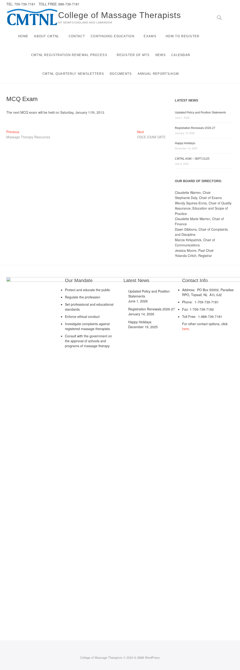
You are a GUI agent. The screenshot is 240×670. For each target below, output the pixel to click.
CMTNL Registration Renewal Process (69, 55)
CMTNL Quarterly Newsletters (73, 73)
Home (23, 36)
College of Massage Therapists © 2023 (106, 657)
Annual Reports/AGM (158, 73)
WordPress (152, 657)
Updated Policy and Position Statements (200, 112)
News (160, 55)
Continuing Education (112, 36)
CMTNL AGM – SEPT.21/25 (192, 158)
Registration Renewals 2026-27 (195, 128)
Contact (77, 36)
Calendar (180, 55)
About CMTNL (46, 36)
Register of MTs (133, 55)
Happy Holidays (185, 143)
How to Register (182, 36)
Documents (121, 73)
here (185, 328)
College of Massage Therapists (119, 15)
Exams (150, 36)
